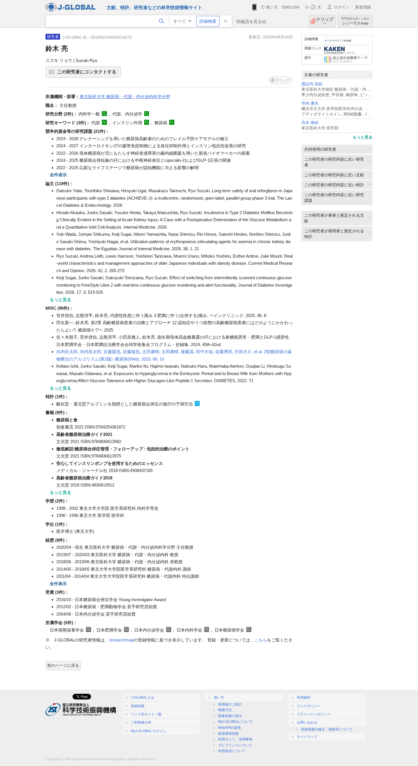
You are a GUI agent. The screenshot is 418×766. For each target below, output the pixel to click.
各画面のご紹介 (230, 704)
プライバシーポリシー (314, 714)
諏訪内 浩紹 (311, 84)
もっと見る (363, 137)
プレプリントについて (235, 745)
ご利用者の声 (141, 722)
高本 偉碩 (309, 123)
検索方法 (225, 710)
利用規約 (304, 697)
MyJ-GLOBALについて (235, 722)
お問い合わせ (307, 722)
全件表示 (58, 174)
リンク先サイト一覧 (146, 714)
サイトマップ (307, 737)
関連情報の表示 (230, 716)
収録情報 (137, 706)
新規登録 (363, 7)
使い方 (272, 7)
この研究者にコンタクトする (89, 73)
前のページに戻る (63, 665)
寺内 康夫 (309, 103)
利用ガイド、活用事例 (235, 739)
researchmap (121, 639)
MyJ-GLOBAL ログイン (148, 731)
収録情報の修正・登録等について (326, 729)
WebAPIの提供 (229, 728)
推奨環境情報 (228, 734)
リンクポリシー (309, 706)
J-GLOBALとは (142, 697)
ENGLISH (290, 7)
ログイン (342, 7)
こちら (260, 639)
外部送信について (231, 751)
